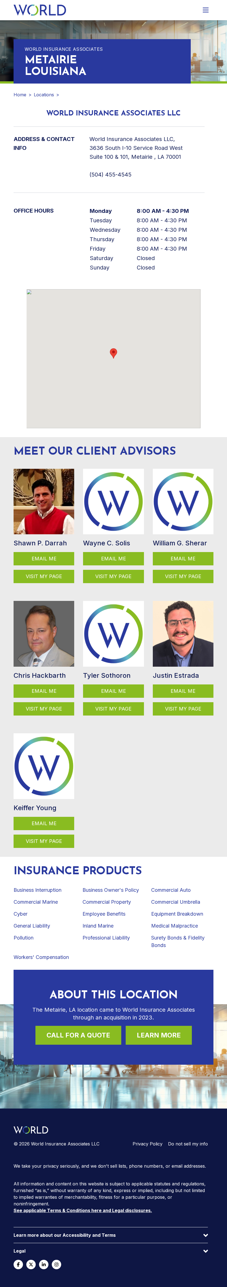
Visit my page (44, 576)
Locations (44, 94)
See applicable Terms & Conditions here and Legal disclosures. (83, 1210)
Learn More (159, 1035)
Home (20, 94)
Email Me (44, 558)
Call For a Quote (78, 1035)
